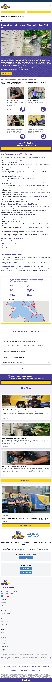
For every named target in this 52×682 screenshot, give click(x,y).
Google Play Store (27, 572)
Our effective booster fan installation (23, 182)
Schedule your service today (8, 273)
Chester (28, 285)
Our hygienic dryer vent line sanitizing (25, 185)
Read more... (12, 299)
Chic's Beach (30, 288)
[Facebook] (2, 596)
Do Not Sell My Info (25, 670)
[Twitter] (5, 596)
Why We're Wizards (5, 613)
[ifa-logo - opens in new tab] (3, 650)
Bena (11, 290)
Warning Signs (4, 637)
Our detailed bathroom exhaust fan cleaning (29, 192)
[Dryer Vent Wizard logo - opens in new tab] (18, 535)
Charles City (12, 295)
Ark (10, 286)
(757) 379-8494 (8, 587)
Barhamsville (12, 288)
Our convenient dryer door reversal (21, 189)
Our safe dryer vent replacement (23, 171)
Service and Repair (12, 128)
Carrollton (12, 291)
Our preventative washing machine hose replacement (34, 196)
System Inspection (12, 100)
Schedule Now (14, 11)
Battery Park (12, 289)
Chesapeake (12, 296)
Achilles (11, 285)
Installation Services (34, 128)
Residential (3, 602)
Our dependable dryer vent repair (20, 167)
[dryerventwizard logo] (26, 582)
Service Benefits (5, 635)
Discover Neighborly (25, 558)
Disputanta (29, 295)
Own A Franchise (5, 624)
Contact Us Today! (26, 382)
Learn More (10, 109)
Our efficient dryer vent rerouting (21, 178)
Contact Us (3, 618)
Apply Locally (4, 621)
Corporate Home (5, 646)
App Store (26, 568)
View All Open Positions (25, 525)
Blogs (2, 632)
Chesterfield (29, 286)
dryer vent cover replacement (31, 175)
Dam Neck (29, 293)
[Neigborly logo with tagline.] (33, 535)
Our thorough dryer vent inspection (22, 164)
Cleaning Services (33, 100)
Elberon (28, 296)
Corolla (28, 291)
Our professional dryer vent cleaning (21, 160)
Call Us (39, 11)
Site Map (3, 643)
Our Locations (4, 640)
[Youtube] (8, 596)
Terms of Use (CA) (16, 666)
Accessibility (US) (45, 666)
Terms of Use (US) (6, 666)
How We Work (4, 616)
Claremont (29, 289)
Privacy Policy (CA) (36, 666)
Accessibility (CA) (15, 670)
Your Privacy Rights (37, 670)
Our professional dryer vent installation (23, 199)
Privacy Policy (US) (26, 666)
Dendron (29, 294)
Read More (5, 418)
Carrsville (12, 293)
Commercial (4, 605)
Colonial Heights (30, 290)
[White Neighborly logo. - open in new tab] (4, 1)
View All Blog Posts (25, 480)
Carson (11, 294)
